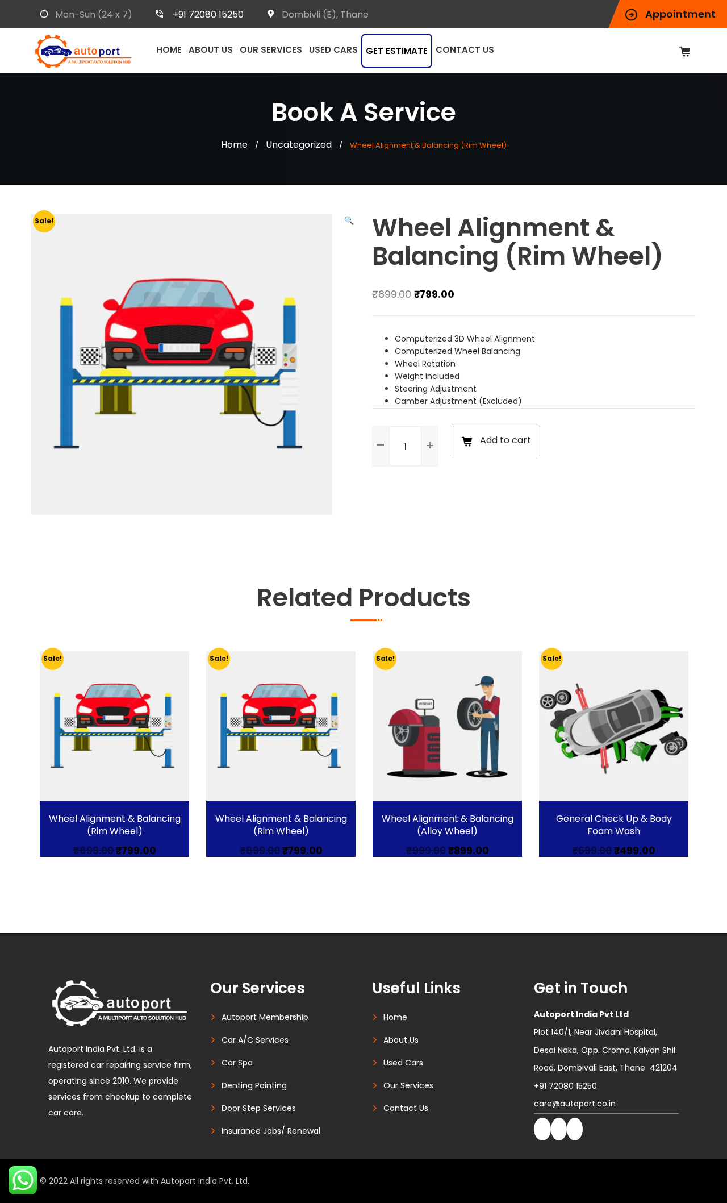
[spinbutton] (405, 446)
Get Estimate (397, 51)
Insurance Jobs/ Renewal (271, 1131)
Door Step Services (259, 1108)
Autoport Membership (265, 1017)
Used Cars (333, 50)
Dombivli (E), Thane (325, 14)
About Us (211, 50)
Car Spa (237, 1062)
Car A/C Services (255, 1040)
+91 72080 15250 (208, 14)
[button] (349, 220)
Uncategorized (299, 144)
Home (169, 50)
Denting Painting (254, 1085)
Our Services (271, 50)
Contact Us (465, 50)
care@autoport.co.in (575, 1103)
